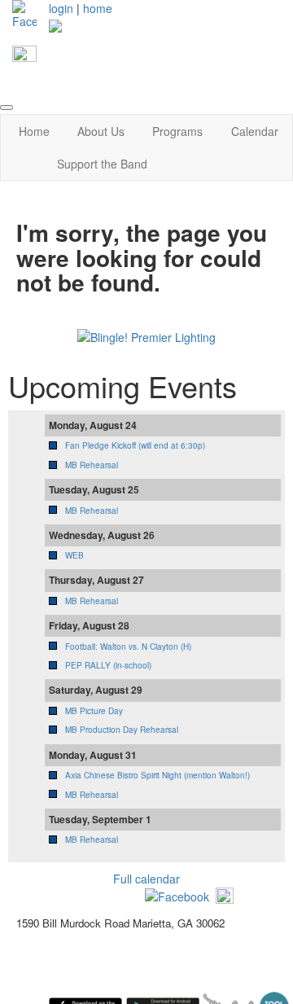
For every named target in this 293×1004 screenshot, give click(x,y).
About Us (101, 131)
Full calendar (146, 878)
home (97, 8)
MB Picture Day (94, 711)
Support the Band (102, 164)
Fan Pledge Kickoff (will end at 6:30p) (135, 445)
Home (34, 131)
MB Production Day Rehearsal (121, 729)
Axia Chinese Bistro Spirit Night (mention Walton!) (157, 775)
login (61, 8)
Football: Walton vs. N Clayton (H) (128, 646)
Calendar (254, 131)
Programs (177, 131)
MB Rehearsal (91, 465)
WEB (74, 555)
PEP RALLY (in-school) (108, 665)
